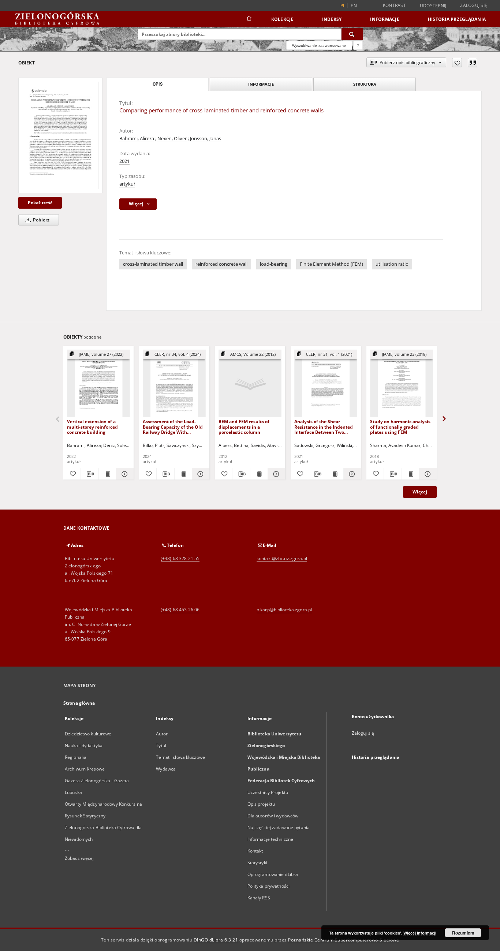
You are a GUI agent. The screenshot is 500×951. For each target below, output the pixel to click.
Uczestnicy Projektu (267, 792)
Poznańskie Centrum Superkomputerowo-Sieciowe (343, 940)
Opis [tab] (158, 84)
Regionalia (75, 757)
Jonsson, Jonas (205, 138)
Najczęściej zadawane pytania (278, 827)
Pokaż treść (40, 202)
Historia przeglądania (457, 19)
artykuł (127, 184)
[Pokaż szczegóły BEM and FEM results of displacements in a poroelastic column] (275, 474)
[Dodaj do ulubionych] (457, 62)
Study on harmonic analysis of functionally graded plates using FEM (400, 426)
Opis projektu (261, 804)
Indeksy (332, 19)
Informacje (384, 19)
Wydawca (166, 769)
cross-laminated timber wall (153, 264)
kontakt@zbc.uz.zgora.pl (282, 558)
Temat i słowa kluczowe (180, 757)
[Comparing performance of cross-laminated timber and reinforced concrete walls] (60, 135)
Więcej (420, 492)
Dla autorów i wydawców (273, 816)
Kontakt (255, 851)
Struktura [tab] (364, 84)
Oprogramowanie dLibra (272, 874)
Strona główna (79, 703)
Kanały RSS (258, 898)
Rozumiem (463, 932)
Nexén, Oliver (172, 138)
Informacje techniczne (270, 839)
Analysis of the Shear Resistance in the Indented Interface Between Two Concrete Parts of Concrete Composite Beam (323, 426)
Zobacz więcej (79, 858)
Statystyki (257, 862)
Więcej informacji (419, 933)
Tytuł (161, 745)
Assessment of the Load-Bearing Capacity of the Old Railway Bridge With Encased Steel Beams (173, 426)
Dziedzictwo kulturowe (88, 734)
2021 (124, 161)
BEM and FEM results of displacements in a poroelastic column (244, 426)
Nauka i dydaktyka (83, 745)
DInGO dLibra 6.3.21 (216, 940)
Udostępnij (433, 6)
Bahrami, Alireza (136, 138)
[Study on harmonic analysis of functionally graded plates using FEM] (401, 384)
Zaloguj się (473, 5)
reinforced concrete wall (221, 264)
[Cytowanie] (472, 62)
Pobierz (40, 220)
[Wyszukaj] (352, 34)
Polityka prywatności (268, 886)
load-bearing (273, 264)
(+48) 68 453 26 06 (180, 610)
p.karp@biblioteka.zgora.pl (284, 610)
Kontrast (394, 5)
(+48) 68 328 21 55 (180, 558)
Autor (162, 734)
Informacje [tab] (261, 84)
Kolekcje (282, 19)
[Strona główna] (248, 19)
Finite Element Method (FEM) (331, 264)
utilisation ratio (392, 264)
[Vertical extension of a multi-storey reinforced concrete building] (98, 384)
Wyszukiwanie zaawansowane (319, 45)
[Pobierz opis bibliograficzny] (89, 474)
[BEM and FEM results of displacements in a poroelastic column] (250, 384)
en (354, 5)
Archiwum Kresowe (85, 769)
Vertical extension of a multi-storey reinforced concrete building (92, 426)
